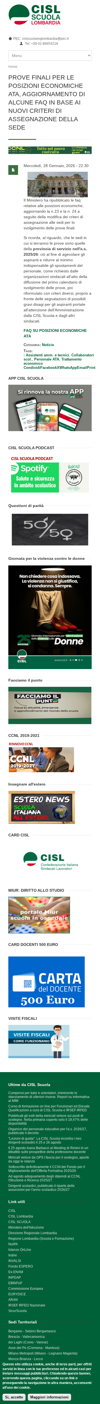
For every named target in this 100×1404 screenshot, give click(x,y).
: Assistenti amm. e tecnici (46, 355)
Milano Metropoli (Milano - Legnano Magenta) (43, 1353)
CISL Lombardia (20, 1216)
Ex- (10, 1272)
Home (13, 67)
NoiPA (13, 1244)
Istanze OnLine (19, 1250)
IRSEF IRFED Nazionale (26, 1305)
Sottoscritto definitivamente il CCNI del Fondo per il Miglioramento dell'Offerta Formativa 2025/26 (46, 1169)
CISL (12, 1211)
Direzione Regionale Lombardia (32, 1233)
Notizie (48, 345)
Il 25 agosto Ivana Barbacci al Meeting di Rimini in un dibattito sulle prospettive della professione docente (48, 1150)
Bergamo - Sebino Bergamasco (32, 1331)
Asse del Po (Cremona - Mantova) (33, 1348)
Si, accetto (14, 1397)
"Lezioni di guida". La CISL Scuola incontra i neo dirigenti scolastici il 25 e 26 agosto (44, 1140)
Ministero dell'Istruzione (26, 1227)
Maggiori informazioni (49, 1397)
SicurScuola (17, 1311)
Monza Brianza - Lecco (25, 1359)
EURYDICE (17, 1294)
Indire (12, 1255)
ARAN (13, 1300)
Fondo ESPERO (20, 1266)
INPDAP (14, 1277)
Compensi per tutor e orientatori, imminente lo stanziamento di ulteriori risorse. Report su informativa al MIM (48, 1097)
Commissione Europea (25, 1289)
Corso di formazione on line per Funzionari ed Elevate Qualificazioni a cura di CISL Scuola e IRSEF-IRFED (49, 1108)
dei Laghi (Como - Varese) (28, 1342)
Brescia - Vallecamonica (26, 1337)
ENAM (18, 1272)
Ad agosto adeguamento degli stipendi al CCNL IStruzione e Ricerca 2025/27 (44, 1178)
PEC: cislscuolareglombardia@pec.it (41, 39)
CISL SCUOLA (19, 1222)
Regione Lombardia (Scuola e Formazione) (41, 1239)
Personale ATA (46, 359)
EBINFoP (15, 1283)
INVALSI (14, 1261)
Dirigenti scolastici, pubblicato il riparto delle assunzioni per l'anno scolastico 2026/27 (41, 1188)
